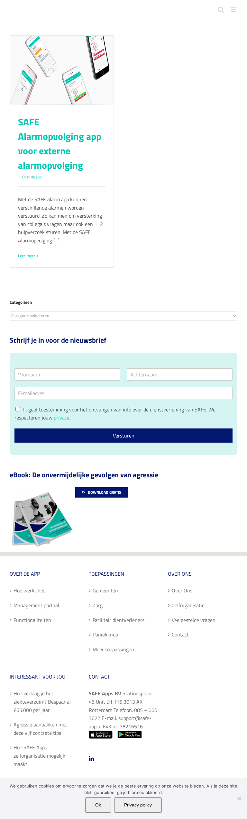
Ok (98, 804)
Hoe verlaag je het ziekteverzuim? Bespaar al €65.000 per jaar (42, 701)
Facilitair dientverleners (118, 620)
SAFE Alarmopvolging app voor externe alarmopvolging (59, 143)
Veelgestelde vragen (193, 620)
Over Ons (182, 590)
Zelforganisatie (188, 605)
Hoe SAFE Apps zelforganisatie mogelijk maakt (39, 755)
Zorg (98, 605)
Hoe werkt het (29, 590)
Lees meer (26, 256)
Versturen (123, 435)
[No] (239, 798)
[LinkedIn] (91, 758)
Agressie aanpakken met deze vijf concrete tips (40, 729)
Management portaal (36, 605)
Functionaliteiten (32, 620)
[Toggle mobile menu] (234, 9)
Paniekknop (105, 634)
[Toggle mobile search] (221, 9)
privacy (61, 417)
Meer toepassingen (113, 649)
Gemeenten (105, 590)
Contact (180, 634)
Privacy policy (138, 804)
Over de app (31, 177)
